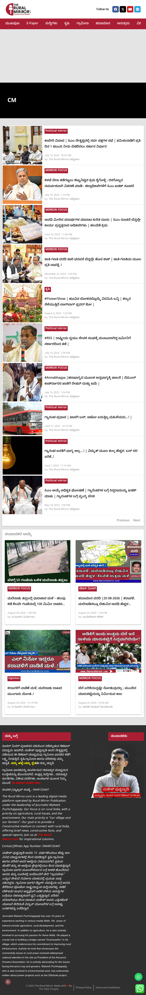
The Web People (49, 989)
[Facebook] (115, 9)
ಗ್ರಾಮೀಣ (83, 24)
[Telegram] (137, 9)
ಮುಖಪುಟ (12, 24)
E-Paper (32, 24)
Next (136, 521)
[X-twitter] (123, 9)
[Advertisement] (73, 56)
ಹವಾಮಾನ (103, 24)
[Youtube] (130, 9)
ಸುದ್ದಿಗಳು (51, 24)
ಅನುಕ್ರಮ (123, 24)
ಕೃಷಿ (66, 24)
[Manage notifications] (8, 982)
